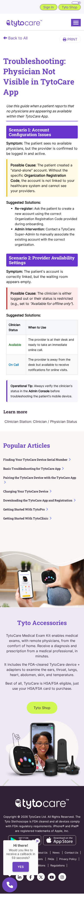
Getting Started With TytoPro (24, 509)
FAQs (51, 859)
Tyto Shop (69, 7)
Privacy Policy (68, 859)
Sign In (48, 7)
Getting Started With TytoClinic (26, 518)
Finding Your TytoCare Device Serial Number (35, 460)
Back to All (17, 38)
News (56, 852)
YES (21, 867)
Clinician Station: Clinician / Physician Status (41, 421)
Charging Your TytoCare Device (26, 491)
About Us (41, 852)
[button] (70, 39)
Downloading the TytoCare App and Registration (38, 500)
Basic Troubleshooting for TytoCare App (32, 469)
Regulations (57, 865)
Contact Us (71, 852)
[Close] (37, 841)
